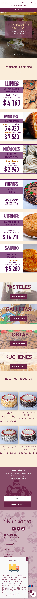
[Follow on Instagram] (21, 9)
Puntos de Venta (8, 547)
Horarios (6, 549)
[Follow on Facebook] (15, 9)
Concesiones (7, 552)
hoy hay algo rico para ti (18, 26)
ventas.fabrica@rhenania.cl (11, 537)
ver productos (18, 296)
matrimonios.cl (8, 557)
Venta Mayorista (8, 554)
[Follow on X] (18, 9)
